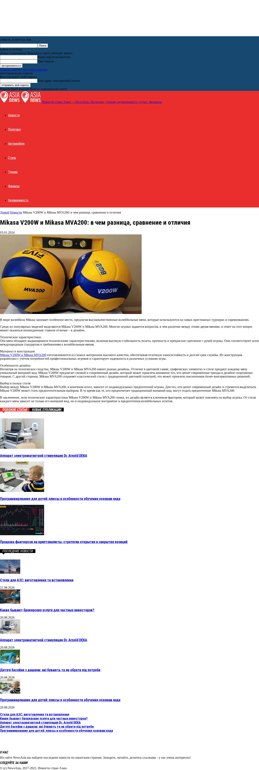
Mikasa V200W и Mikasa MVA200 (23, 355)
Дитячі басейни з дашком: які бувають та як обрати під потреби (50, 670)
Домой (4, 212)
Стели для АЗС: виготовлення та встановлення (36, 580)
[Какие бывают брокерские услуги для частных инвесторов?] (10, 602)
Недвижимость (18, 200)
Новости (14, 115)
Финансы (14, 186)
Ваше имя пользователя (53, 57)
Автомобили (16, 144)
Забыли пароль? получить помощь (24, 69)
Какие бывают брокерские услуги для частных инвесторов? (47, 610)
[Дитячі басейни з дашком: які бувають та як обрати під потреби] (10, 662)
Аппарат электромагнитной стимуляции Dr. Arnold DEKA (43, 455)
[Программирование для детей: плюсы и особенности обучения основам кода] (22, 490)
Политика (14, 129)
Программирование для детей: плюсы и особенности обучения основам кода (60, 499)
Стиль (12, 158)
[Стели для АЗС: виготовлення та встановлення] (10, 572)
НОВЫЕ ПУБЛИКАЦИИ (46, 410)
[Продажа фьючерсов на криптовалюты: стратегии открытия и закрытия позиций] (22, 534)
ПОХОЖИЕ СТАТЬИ (14, 410)
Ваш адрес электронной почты (58, 80)
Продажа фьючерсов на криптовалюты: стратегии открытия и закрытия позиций (63, 542)
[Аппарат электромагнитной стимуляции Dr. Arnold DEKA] (22, 447)
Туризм (13, 172)
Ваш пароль (45, 61)
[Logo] (10, 102)
